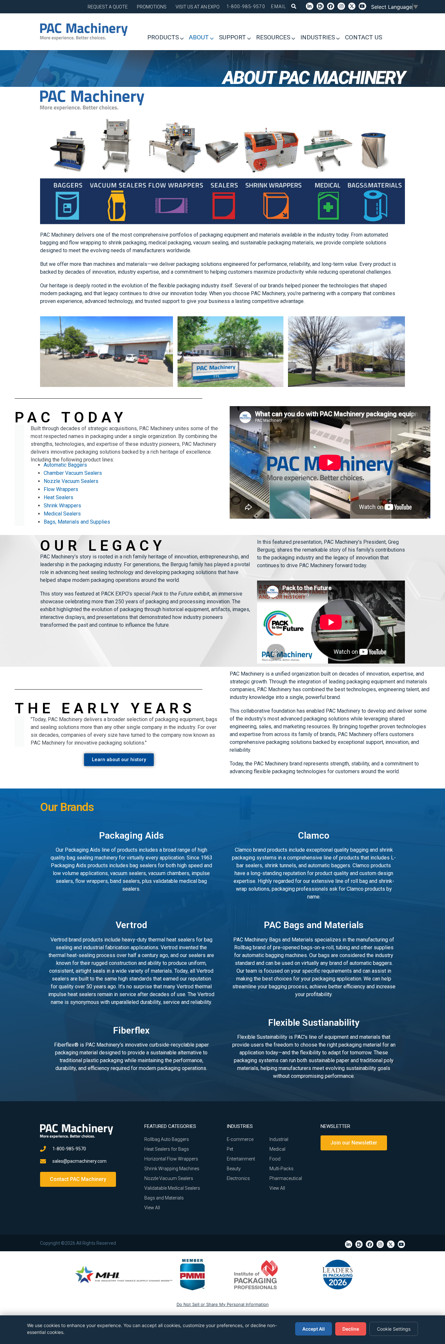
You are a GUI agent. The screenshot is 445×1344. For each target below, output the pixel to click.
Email (278, 6)
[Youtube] (362, 6)
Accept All (313, 1329)
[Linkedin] (309, 6)
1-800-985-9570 (246, 6)
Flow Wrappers (61, 489)
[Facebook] (330, 6)
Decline (350, 1329)
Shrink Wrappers (63, 505)
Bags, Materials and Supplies (77, 522)
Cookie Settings (393, 1329)
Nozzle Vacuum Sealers (71, 481)
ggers (80, 465)
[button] (293, 6)
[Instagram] (341, 6)
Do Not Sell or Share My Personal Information (223, 1304)
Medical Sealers (62, 514)
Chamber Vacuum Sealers (73, 473)
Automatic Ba (59, 465)
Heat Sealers (58, 497)
